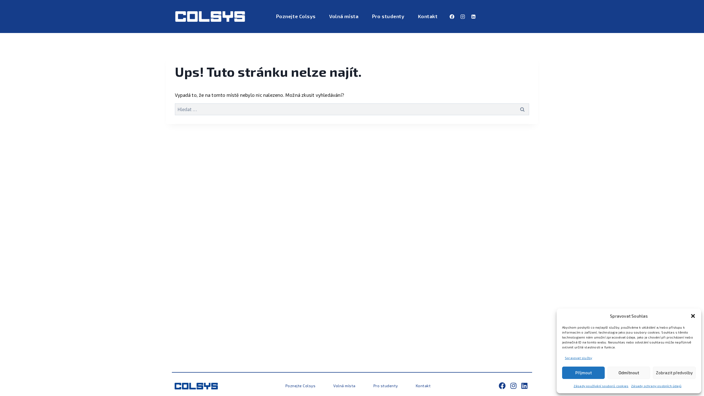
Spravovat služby (578, 358)
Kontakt (428, 16)
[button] (693, 316)
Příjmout (583, 372)
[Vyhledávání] (352, 109)
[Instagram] (462, 16)
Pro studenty (388, 16)
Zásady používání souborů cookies (601, 386)
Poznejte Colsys (296, 16)
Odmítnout (628, 372)
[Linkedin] (473, 16)
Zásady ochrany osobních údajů (656, 386)
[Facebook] (452, 16)
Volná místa (343, 16)
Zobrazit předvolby (674, 372)
